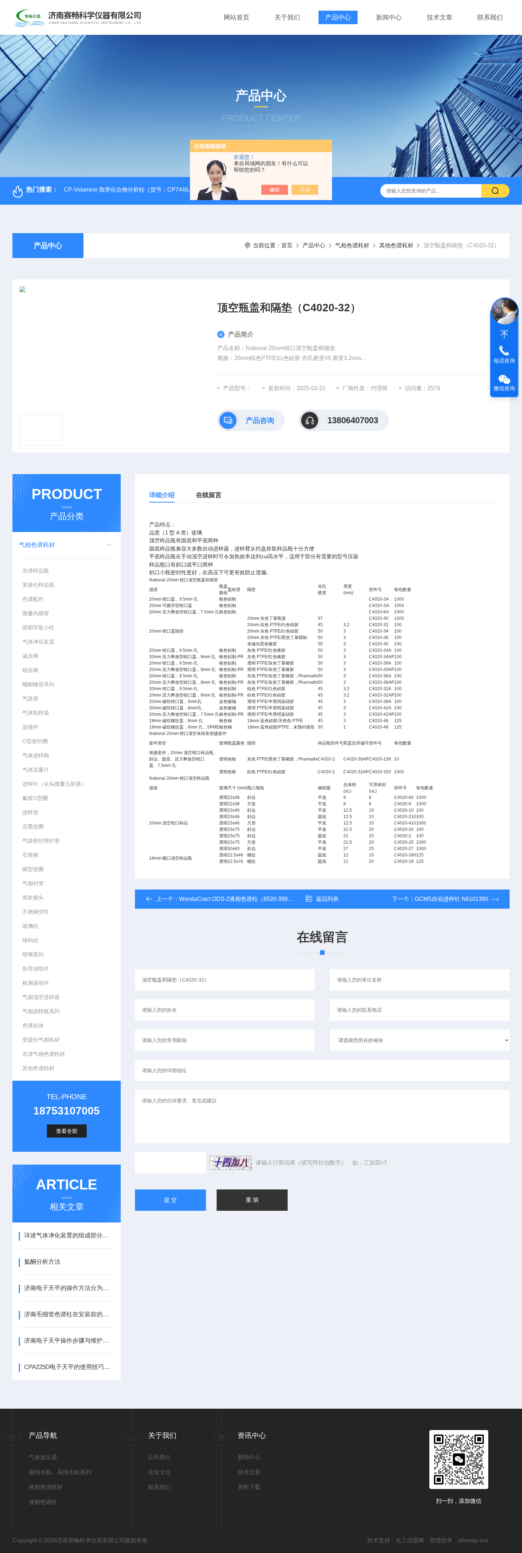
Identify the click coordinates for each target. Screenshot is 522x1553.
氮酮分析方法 (42, 1261)
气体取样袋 (35, 713)
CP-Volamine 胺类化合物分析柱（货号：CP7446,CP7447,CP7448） (151, 190)
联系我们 (490, 17)
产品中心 (338, 17)
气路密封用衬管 (41, 841)
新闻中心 (389, 17)
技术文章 (439, 17)
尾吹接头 (33, 897)
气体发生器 (43, 1457)
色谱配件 (33, 599)
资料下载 (249, 1487)
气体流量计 (35, 770)
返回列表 (327, 899)
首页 (287, 245)
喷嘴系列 (33, 954)
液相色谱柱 (43, 1502)
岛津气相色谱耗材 (43, 1054)
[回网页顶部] (504, 334)
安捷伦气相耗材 (41, 1040)
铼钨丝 (30, 940)
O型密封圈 (35, 741)
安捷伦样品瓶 (38, 585)
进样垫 (30, 812)
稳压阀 (30, 670)
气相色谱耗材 (352, 245)
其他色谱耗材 (396, 245)
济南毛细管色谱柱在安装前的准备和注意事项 (69, 1314)
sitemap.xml (473, 1540)
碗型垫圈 (33, 869)
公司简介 (159, 1457)
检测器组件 (35, 983)
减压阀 (30, 656)
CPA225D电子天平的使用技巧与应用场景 (69, 1367)
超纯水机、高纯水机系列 (60, 1472)
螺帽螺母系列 (38, 684)
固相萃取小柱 (38, 627)
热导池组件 (35, 969)
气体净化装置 (38, 642)
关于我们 (287, 17)
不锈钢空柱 (35, 912)
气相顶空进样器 (41, 997)
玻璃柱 (30, 926)
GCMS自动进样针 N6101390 (451, 899)
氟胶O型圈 (35, 798)
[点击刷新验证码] (231, 1163)
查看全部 (66, 1131)
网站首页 (236, 17)
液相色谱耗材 (46, 1487)
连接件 (30, 727)
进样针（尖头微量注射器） (54, 784)
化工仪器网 (410, 1540)
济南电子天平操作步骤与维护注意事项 (69, 1340)
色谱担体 (33, 1025)
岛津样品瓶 (35, 571)
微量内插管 (35, 613)
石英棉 (30, 855)
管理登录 (441, 1540)
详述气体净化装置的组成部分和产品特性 (69, 1235)
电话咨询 (504, 361)
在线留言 (209, 495)
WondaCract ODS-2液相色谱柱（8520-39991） (239, 899)
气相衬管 (33, 883)
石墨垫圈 (33, 826)
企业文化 (159, 1472)
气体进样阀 (35, 755)
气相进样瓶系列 (41, 1011)
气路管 (30, 698)
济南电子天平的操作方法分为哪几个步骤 (69, 1288)
